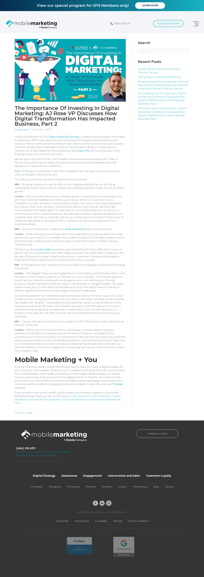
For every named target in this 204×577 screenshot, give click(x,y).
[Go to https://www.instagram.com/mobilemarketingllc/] (108, 503)
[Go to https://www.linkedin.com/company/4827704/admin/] (102, 503)
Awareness (69, 475)
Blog (29, 412)
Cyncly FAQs (62, 521)
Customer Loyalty (158, 475)
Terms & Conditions (138, 521)
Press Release (140, 486)
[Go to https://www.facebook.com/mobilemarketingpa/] (95, 503)
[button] (120, 23)
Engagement (92, 475)
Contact (122, 486)
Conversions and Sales (124, 475)
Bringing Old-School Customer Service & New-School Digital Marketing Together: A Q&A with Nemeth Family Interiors (163, 85)
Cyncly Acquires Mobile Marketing (159, 77)
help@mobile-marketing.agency (36, 455)
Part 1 (18, 171)
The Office (107, 486)
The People (36, 486)
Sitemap (169, 486)
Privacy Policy (82, 521)
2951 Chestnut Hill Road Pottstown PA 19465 (43, 452)
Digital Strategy (44, 475)
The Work (91, 486)
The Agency (55, 486)
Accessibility (101, 521)
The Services (73, 486)
